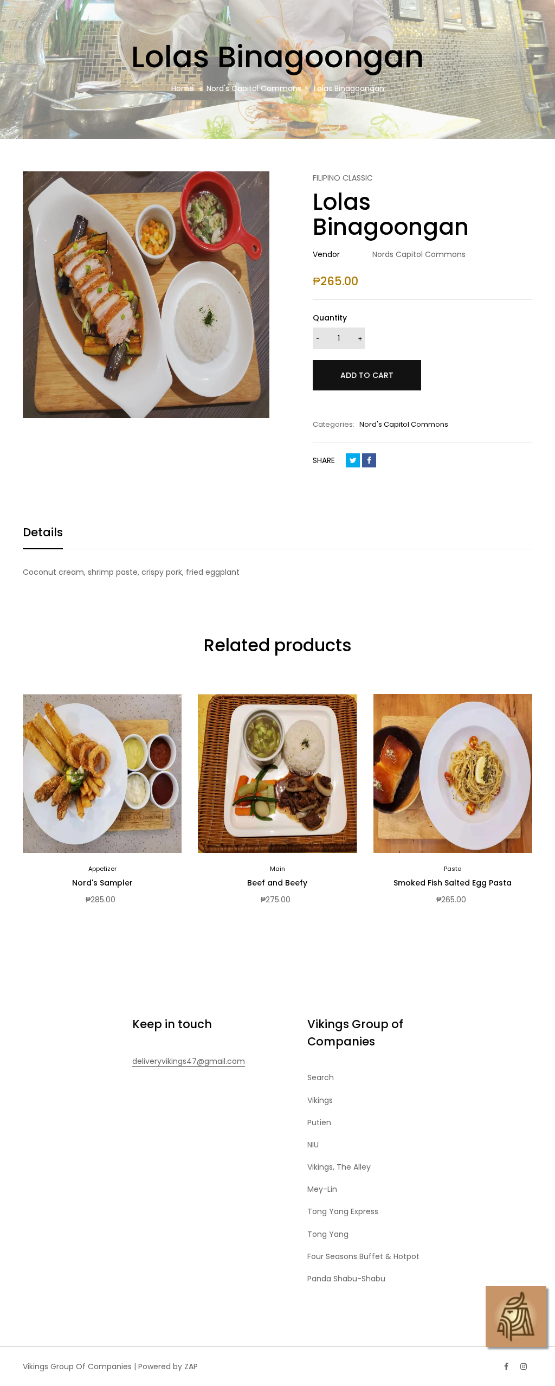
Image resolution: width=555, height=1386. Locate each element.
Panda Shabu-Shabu (346, 1278)
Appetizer (102, 868)
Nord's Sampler (102, 882)
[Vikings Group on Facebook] (506, 1366)
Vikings (320, 1100)
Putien (319, 1122)
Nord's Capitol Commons (403, 424)
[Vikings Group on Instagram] (523, 1366)
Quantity (330, 317)
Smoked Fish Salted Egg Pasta (452, 882)
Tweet (353, 460)
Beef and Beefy (277, 882)
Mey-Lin (322, 1189)
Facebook (369, 460)
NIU (313, 1144)
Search (320, 1077)
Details (43, 532)
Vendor (326, 254)
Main (277, 868)
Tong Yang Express (342, 1211)
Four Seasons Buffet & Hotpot (363, 1256)
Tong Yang (328, 1234)
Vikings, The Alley (339, 1167)
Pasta (453, 868)
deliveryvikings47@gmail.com (188, 1061)
